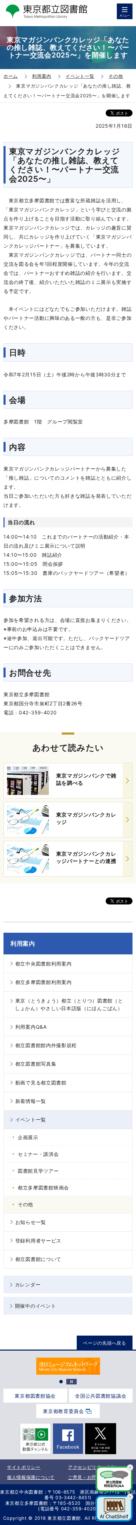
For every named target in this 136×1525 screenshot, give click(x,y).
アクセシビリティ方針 (92, 1467)
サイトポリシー (23, 1467)
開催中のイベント (35, 1306)
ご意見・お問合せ (87, 1477)
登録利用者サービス (38, 1241)
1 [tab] (61, 1381)
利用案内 (22, 943)
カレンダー (28, 1284)
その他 (25, 1204)
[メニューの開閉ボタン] (125, 11)
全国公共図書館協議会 (100, 1396)
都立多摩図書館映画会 (43, 1187)
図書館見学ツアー (38, 1171)
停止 (71, 1381)
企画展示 (28, 1137)
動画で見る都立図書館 (41, 1082)
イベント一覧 (30, 1119)
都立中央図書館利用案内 (43, 964)
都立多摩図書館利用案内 (43, 982)
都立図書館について (38, 1259)
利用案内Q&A (31, 1027)
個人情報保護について (31, 1477)
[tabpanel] (68, 1366)
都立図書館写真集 (35, 1064)
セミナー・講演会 (38, 1154)
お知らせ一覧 (30, 1222)
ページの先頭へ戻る (104, 1343)
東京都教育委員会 (63, 1411)
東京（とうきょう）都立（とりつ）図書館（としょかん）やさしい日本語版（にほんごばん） (69, 1004)
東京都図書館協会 (35, 1396)
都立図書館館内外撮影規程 (46, 1045)
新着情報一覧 (30, 1101)
